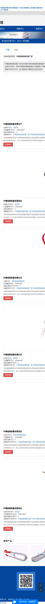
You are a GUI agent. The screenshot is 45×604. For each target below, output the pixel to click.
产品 (8, 50)
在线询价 (8, 144)
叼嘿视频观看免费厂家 (21, 134)
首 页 (19, 41)
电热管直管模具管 (18, 281)
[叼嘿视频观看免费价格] (15, 554)
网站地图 (3, 603)
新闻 (16, 50)
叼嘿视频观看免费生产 (12, 124)
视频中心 (20, 29)
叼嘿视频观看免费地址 (12, 508)
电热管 (15, 127)
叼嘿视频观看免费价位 (12, 278)
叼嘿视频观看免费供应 (12, 201)
